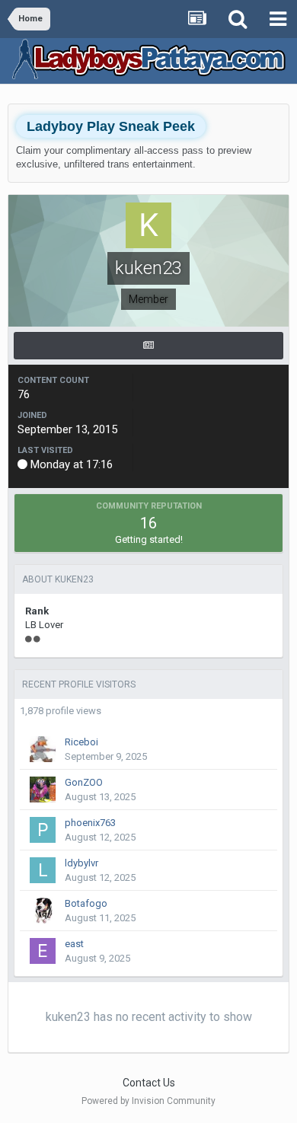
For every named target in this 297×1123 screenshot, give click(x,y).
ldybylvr (81, 863)
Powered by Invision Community (148, 1101)
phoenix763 (90, 822)
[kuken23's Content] (148, 345)
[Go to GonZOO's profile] (43, 789)
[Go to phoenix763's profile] (43, 830)
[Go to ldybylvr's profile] (43, 870)
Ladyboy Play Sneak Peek (111, 126)
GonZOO (84, 782)
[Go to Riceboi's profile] (43, 749)
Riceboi (81, 742)
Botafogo (86, 903)
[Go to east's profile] (43, 951)
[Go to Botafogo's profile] (43, 911)
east (74, 943)
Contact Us (149, 1083)
